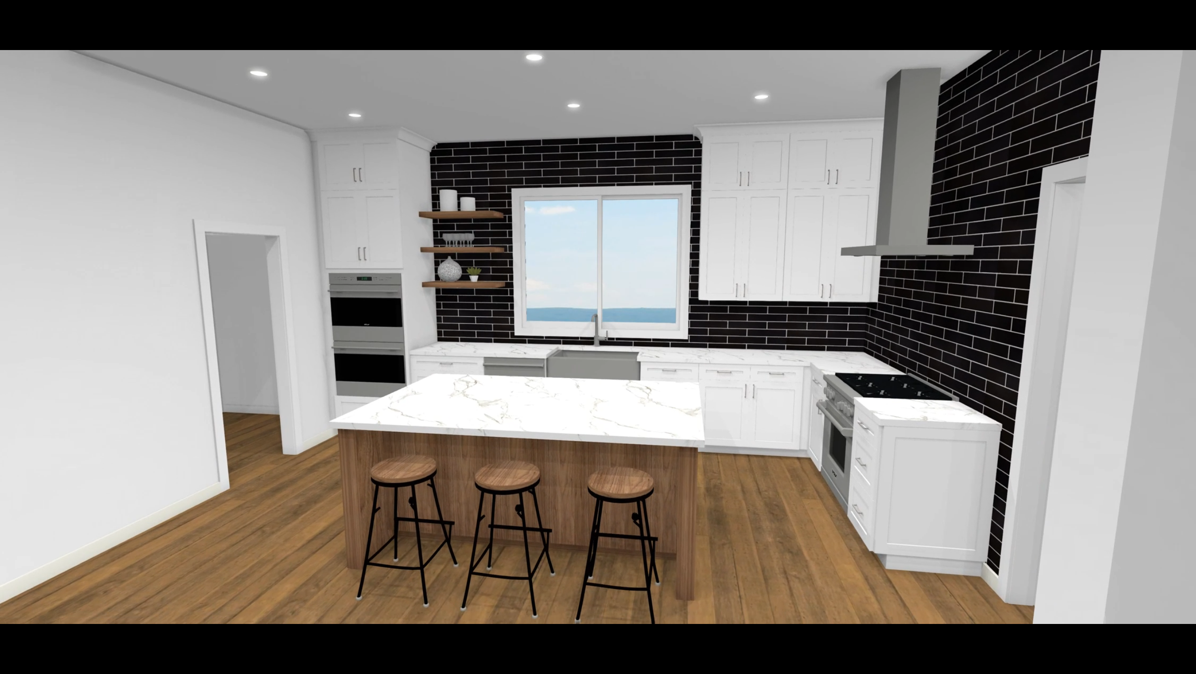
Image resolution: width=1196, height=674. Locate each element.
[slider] (587, 667)
